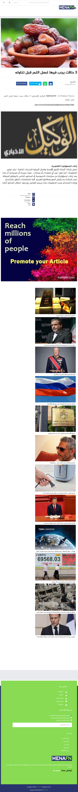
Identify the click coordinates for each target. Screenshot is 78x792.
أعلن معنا (66, 747)
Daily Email (59, 701)
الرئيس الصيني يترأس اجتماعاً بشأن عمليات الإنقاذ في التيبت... (59, 523)
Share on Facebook (21, 83)
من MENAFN (65, 751)
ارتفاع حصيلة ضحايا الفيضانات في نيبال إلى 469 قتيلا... (60, 404)
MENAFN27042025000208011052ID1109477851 (54, 105)
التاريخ (73, 82)
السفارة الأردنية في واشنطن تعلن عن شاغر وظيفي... (61, 433)
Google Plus (59, 698)
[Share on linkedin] (51, 83)
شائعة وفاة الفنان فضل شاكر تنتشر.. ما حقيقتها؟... (62, 463)
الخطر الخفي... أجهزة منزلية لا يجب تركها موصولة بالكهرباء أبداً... (58, 493)
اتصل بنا (66, 744)
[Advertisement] (39, 656)
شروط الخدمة (65, 738)
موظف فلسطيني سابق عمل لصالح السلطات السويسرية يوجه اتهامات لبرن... (55, 612)
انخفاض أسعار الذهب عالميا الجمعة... (65, 316)
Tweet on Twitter (34, 83)
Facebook (60, 692)
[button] (9, 2)
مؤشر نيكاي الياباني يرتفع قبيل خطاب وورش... (63, 582)
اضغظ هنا (56, 770)
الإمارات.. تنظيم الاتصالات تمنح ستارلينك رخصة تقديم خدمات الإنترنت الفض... (55, 551)
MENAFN (51, 96)
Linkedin (60, 704)
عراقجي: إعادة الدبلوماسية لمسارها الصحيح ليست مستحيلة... (59, 345)
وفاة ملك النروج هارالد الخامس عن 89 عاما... (64, 375)
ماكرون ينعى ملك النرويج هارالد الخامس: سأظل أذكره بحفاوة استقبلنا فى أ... (55, 637)
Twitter (61, 695)
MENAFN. (38, 787)
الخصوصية (66, 741)
